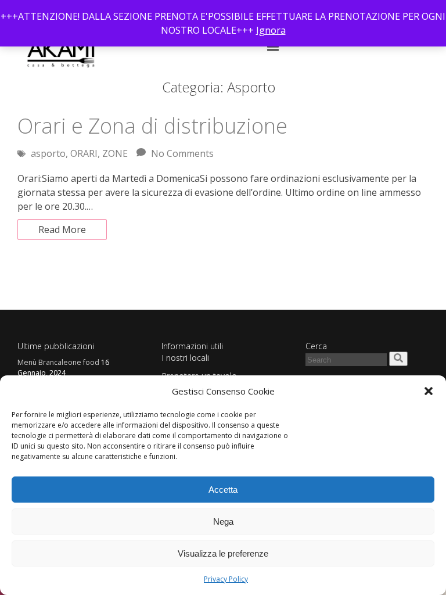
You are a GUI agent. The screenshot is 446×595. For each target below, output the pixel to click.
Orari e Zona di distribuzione (152, 126)
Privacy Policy (226, 579)
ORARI (84, 153)
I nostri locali (185, 357)
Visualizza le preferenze (223, 553)
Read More (62, 229)
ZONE (115, 153)
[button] (428, 391)
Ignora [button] (271, 30)
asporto (48, 153)
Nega (223, 521)
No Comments (182, 153)
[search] (398, 359)
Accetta (223, 489)
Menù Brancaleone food (58, 362)
